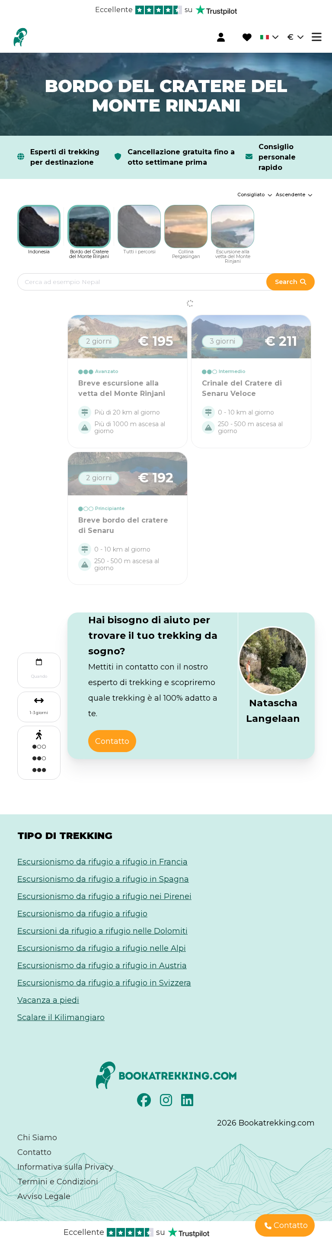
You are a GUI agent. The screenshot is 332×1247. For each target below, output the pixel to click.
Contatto (34, 1152)
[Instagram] (167, 1102)
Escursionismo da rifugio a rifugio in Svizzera (104, 983)
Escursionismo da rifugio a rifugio (82, 914)
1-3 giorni (39, 712)
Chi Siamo (37, 1137)
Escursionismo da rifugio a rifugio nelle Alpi (101, 948)
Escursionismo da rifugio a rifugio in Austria (102, 965)
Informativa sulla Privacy (65, 1167)
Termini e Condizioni (57, 1181)
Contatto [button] (112, 741)
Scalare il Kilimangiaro (61, 1017)
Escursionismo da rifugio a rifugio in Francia (102, 862)
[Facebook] (145, 1102)
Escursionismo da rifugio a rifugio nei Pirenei (104, 896)
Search (286, 282)
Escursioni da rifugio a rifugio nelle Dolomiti (102, 931)
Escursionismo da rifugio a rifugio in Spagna (103, 879)
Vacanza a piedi (48, 1000)
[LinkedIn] (188, 1102)
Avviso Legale (43, 1196)
